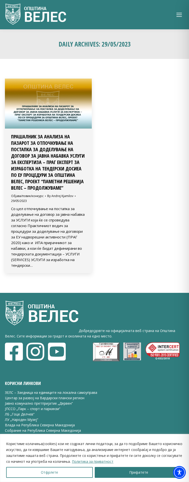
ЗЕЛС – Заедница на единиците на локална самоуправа (51, 392)
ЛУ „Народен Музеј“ (21, 419)
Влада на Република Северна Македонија (40, 425)
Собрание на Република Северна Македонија (43, 430)
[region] (94, 458)
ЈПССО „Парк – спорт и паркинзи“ (32, 408)
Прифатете (138, 472)
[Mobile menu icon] (179, 15)
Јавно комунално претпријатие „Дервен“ (39, 403)
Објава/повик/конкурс (27, 196)
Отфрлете (49, 472)
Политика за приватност (92, 461)
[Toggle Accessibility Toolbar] (179, 472)
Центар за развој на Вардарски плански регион (44, 398)
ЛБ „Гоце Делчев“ (19, 414)
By (60, 196)
